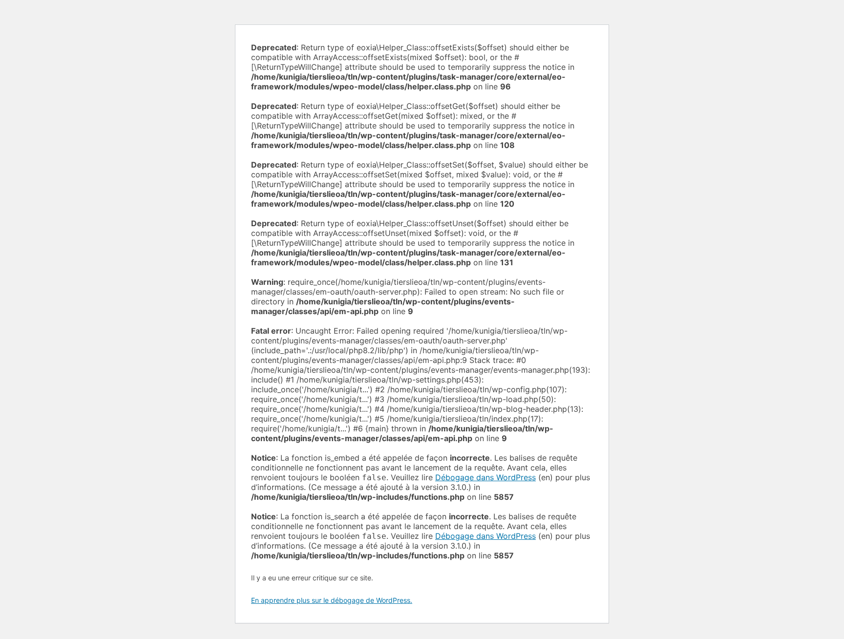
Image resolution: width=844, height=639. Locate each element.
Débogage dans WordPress (485, 477)
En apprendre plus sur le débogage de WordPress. (331, 600)
